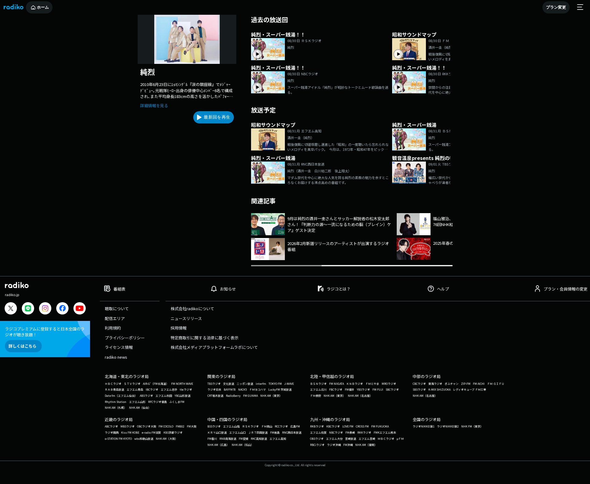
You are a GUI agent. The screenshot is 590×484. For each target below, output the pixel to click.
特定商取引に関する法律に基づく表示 (204, 338)
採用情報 (179, 328)
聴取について (117, 308)
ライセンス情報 (119, 347)
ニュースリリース (186, 318)
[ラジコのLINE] (28, 309)
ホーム (43, 7)
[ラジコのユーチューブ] (79, 309)
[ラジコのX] (11, 309)
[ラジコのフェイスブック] (62, 309)
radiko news (116, 357)
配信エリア (115, 318)
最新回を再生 (217, 117)
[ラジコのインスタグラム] (45, 308)
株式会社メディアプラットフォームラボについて (214, 347)
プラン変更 (556, 7)
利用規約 (113, 328)
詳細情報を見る (154, 105)
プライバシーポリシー (125, 338)
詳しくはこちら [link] (23, 346)
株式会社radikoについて (192, 308)
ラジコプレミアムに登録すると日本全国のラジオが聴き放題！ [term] (45, 332)
